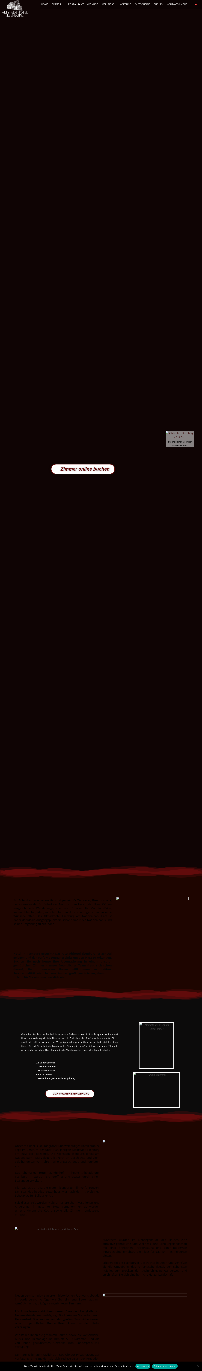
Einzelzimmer (45, 1074)
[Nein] (198, 1366)
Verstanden (143, 1366)
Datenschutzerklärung (165, 1366)
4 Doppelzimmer (46, 1062)
